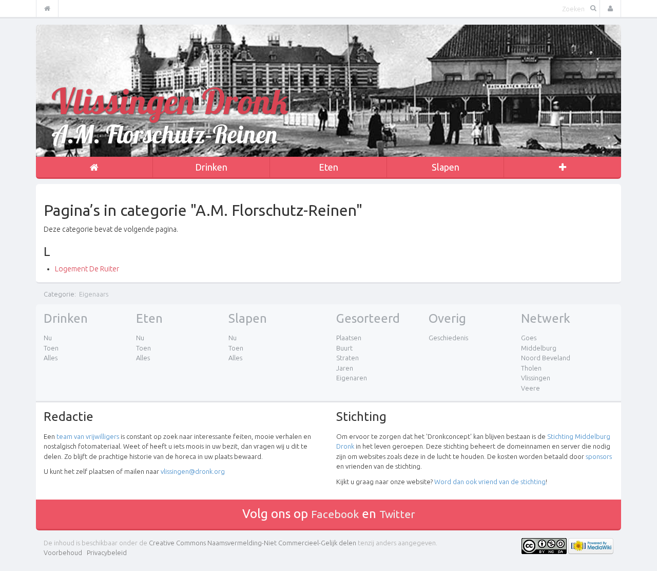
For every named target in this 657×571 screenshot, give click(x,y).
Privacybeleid (107, 552)
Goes (528, 337)
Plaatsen (348, 337)
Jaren (344, 368)
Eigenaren (351, 377)
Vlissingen (535, 377)
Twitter (397, 514)
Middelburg (538, 348)
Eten (328, 167)
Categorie (59, 294)
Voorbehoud (63, 552)
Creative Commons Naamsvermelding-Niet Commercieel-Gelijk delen (252, 542)
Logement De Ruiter (87, 269)
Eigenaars (93, 294)
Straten (347, 357)
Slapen (445, 167)
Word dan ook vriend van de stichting (490, 481)
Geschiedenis (448, 337)
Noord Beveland (545, 357)
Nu (48, 337)
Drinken (211, 167)
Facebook (335, 514)
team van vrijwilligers (87, 436)
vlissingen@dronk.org (193, 471)
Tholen (531, 368)
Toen (51, 348)
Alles (50, 357)
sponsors (599, 456)
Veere (530, 388)
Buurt (344, 348)
